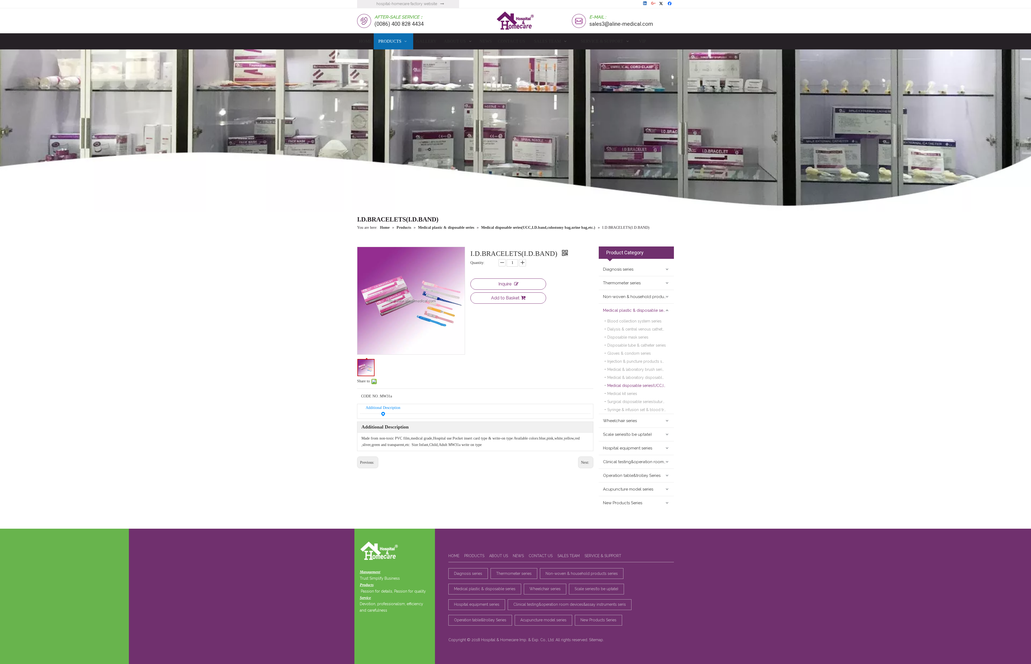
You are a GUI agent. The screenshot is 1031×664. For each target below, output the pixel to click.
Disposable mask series (627, 337)
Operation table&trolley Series (631, 475)
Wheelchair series (620, 420)
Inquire (504, 283)
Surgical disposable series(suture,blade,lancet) (640, 402)
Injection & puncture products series (638, 361)
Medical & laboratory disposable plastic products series (640, 377)
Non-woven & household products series (638, 296)
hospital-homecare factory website (406, 4)
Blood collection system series (634, 321)
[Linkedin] (645, 3)
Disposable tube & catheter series (636, 345)
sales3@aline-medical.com (621, 24)
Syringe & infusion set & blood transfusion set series (640, 410)
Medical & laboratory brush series (636, 369)
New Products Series (622, 502)
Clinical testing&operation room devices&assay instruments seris (638, 461)
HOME (453, 556)
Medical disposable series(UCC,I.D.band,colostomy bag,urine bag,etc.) (640, 385)
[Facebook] (670, 3)
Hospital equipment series (627, 448)
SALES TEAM (568, 556)
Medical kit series (622, 393)
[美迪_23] (380, 551)
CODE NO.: (370, 396)
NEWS (518, 556)
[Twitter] (662, 3)
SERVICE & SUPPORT (603, 556)
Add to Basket (505, 297)
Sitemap (596, 640)
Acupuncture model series (628, 489)
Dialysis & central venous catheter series (640, 329)
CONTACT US (541, 556)
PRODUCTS (474, 556)
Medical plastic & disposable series (636, 310)
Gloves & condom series (629, 353)
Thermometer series (622, 283)
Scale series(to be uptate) (627, 434)
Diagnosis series (618, 269)
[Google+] (653, 3)
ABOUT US (498, 556)
